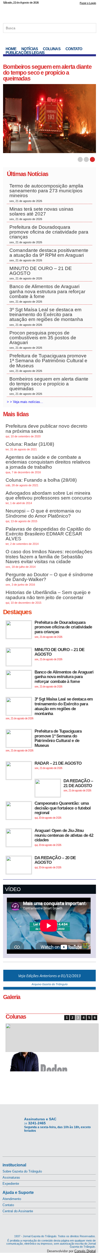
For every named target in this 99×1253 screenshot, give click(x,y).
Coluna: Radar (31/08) (30, 446)
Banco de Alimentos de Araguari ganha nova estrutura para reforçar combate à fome (47, 293)
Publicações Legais (25, 52)
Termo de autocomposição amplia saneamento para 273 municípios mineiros (46, 193)
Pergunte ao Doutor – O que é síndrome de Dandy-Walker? (49, 579)
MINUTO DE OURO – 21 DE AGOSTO (40, 273)
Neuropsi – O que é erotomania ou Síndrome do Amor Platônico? (43, 515)
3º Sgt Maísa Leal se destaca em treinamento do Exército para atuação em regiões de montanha (46, 316)
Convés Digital (85, 1251)
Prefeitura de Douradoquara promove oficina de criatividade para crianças (48, 234)
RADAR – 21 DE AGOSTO (58, 765)
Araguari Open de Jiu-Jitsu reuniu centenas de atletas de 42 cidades (64, 837)
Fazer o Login (88, 3)
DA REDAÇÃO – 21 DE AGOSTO (78, 785)
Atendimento (12, 1199)
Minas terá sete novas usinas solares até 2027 (41, 213)
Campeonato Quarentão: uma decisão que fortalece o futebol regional (63, 810)
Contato (73, 49)
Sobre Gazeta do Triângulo (22, 1171)
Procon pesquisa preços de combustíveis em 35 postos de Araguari (42, 339)
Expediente (11, 1183)
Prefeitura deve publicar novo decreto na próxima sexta (46, 430)
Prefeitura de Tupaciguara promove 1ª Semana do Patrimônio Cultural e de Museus (48, 362)
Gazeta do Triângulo (49, 12)
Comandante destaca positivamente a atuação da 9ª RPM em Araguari (48, 255)
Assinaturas (11, 1177)
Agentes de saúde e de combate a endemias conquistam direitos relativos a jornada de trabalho (48, 464)
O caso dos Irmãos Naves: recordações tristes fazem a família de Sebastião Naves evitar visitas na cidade (49, 558)
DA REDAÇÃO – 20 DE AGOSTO (55, 862)
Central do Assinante (18, 1211)
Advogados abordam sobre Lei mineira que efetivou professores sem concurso (49, 497)
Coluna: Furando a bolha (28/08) (41, 482)
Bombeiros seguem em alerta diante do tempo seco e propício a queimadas (47, 72)
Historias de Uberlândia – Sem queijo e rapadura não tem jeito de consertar (48, 597)
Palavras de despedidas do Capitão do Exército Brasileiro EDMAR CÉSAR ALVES (48, 536)
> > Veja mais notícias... (25, 402)
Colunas (51, 49)
